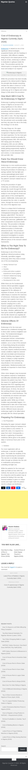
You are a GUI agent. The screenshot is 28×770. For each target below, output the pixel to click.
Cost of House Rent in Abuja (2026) (13, 681)
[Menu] (26, 2)
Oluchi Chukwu (8, 45)
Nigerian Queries (8, 2)
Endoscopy (4, 48)
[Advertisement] (14, 15)
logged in (13, 567)
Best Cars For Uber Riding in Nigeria (14, 685)
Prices (3, 31)
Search (3, 746)
